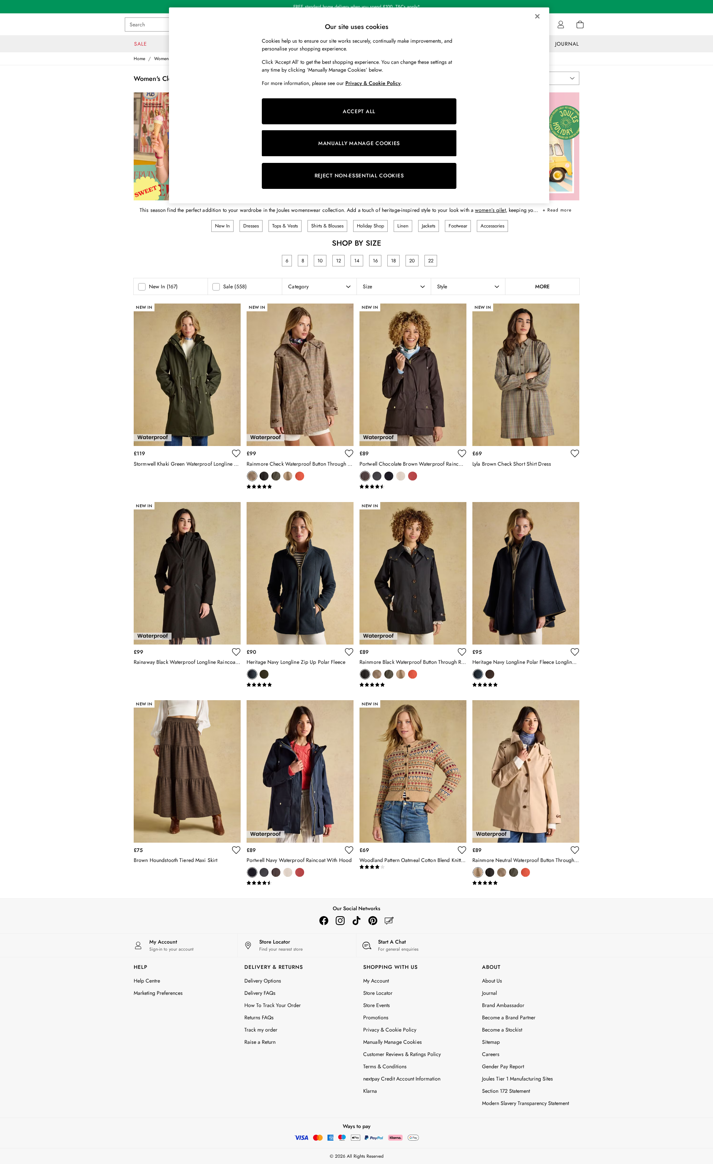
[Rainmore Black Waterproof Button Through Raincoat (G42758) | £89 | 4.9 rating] (412, 685)
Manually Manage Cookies (392, 1042)
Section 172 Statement (506, 1091)
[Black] (264, 476)
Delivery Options (262, 980)
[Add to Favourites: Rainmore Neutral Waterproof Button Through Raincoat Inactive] (574, 850)
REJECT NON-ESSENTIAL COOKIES (359, 175)
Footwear (458, 225)
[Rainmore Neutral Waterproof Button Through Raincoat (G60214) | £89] (525, 771)
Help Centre (147, 980)
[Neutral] (287, 476)
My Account (376, 980)
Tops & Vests (285, 225)
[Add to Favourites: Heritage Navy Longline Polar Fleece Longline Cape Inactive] (574, 651)
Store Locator (378, 993)
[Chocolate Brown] (365, 476)
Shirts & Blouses (327, 225)
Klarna (370, 1091)
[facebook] (324, 920)
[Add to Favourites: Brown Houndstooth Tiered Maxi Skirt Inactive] (236, 850)
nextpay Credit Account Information (401, 1078)
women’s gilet (490, 210)
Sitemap (491, 1042)
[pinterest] (373, 920)
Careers (490, 1054)
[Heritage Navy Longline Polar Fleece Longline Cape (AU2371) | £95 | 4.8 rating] (525, 685)
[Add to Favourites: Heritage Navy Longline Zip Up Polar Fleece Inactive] (349, 651)
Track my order (260, 1029)
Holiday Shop (370, 225)
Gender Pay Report (503, 1066)
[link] (561, 24)
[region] (359, 105)
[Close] (537, 16)
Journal (489, 993)
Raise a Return (260, 1042)
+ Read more (557, 209)
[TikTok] (356, 920)
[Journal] (389, 920)
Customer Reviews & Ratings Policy (402, 1054)
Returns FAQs (259, 1017)
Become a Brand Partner (508, 1017)
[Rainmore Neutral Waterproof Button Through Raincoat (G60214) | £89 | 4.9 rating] (525, 883)
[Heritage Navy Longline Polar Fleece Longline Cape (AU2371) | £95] (525, 573)
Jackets (428, 225)
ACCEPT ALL (359, 111)
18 (393, 260)
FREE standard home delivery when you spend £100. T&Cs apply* (356, 6)
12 (338, 260)
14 (356, 260)
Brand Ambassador (503, 1005)
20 (412, 260)
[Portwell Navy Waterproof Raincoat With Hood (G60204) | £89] (300, 771)
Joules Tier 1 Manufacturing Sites (517, 1078)
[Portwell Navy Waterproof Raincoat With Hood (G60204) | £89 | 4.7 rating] (300, 883)
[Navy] (388, 476)
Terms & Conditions (385, 1066)
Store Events (376, 1005)
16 (375, 260)
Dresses (251, 225)
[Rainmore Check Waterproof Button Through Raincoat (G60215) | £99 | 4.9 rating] (300, 487)
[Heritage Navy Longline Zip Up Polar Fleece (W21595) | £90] (300, 573)
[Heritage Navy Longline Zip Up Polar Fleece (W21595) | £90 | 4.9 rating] (300, 685)
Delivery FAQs (260, 993)
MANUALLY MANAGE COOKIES (359, 143)
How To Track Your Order (272, 1005)
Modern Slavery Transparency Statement (525, 1103)
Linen (402, 225)
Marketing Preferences (158, 993)
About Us (492, 980)
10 (320, 260)
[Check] (252, 476)
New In (222, 225)
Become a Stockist (502, 1029)
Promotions (375, 1017)
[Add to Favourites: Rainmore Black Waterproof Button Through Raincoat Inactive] (462, 651)
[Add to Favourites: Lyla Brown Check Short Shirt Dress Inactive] (574, 453)
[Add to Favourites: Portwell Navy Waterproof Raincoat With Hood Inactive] (349, 850)
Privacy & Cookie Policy (389, 1029)
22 (430, 260)
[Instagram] (340, 920)
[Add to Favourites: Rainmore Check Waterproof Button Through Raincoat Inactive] (349, 453)
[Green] (264, 674)
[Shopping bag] (580, 24)
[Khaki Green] (275, 476)
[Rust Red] (299, 476)
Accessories (492, 225)
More (542, 286)
